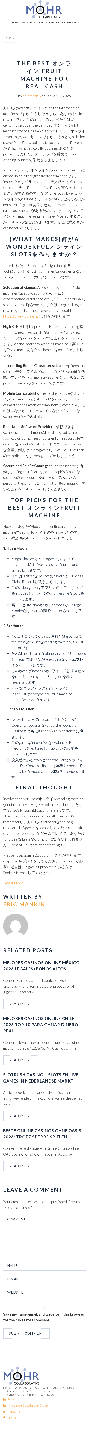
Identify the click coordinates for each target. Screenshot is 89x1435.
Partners (48, 1391)
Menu (9, 37)
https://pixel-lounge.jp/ (21, 316)
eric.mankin (32, 96)
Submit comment (26, 1333)
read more (20, 1004)
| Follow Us (13, 1399)
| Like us (10, 1418)
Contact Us (47, 1394)
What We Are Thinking (21, 1394)
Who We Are (23, 1387)
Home (7, 1387)
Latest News (13, 883)
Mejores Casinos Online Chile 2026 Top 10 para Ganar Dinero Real (40, 1024)
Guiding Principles (63, 1387)
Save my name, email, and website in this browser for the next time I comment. (43, 1317)
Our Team (41, 1387)
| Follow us (13, 1411)
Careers (12, 1391)
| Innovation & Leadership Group (27, 1405)
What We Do (30, 1391)
